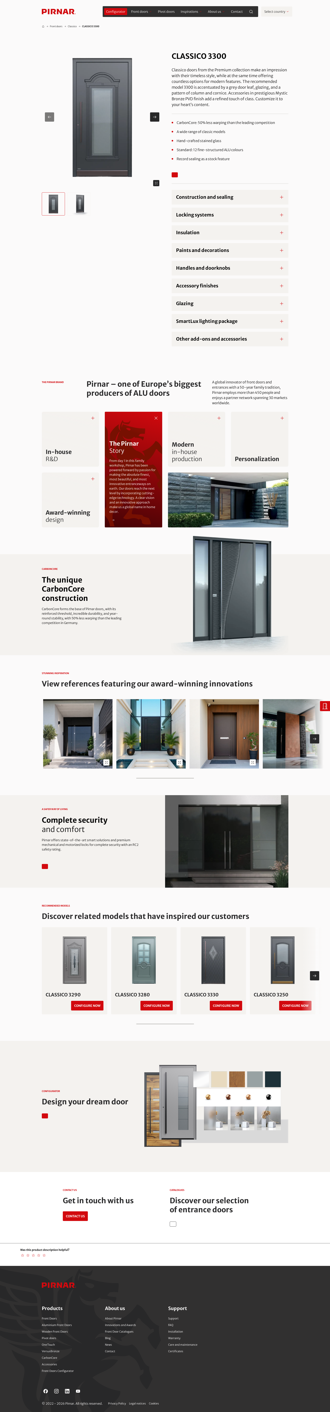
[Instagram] (56, 1391)
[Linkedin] (67, 1391)
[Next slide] (314, 738)
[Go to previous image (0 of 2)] (49, 117)
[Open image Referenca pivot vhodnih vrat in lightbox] (326, 762)
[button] (102, 117)
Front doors (56, 26)
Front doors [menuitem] (139, 11)
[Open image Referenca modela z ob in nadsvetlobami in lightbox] (179, 762)
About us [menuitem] (214, 11)
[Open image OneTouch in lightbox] (106, 762)
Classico (72, 26)
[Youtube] (78, 1391)
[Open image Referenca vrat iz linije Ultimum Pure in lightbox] (253, 762)
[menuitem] (115, 11)
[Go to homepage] (59, 11)
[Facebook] (46, 1391)
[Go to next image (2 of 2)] (154, 117)
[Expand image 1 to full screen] (156, 183)
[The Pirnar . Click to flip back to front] (156, 418)
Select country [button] (274, 11)
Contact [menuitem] (237, 11)
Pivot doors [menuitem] (166, 11)
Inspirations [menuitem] (189, 11)
